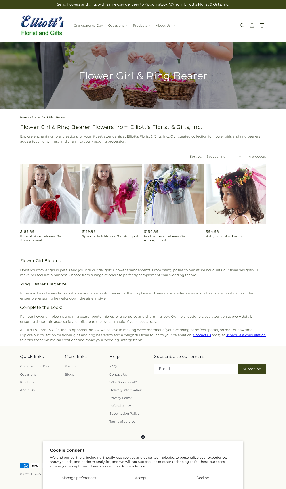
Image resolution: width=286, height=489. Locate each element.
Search (70, 367)
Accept (141, 478)
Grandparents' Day (34, 367)
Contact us (202, 335)
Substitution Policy (124, 414)
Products (27, 382)
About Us (27, 390)
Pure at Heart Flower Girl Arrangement (41, 238)
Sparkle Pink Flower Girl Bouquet (110, 236)
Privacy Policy (133, 466)
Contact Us (118, 374)
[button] (117, 25)
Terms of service (122, 422)
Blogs (69, 374)
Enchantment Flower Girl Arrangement (165, 238)
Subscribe (252, 369)
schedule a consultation (246, 335)
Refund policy (120, 406)
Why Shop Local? (123, 382)
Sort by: (196, 157)
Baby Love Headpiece (224, 236)
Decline (202, 478)
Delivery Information (125, 390)
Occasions (28, 374)
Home (24, 117)
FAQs (113, 367)
